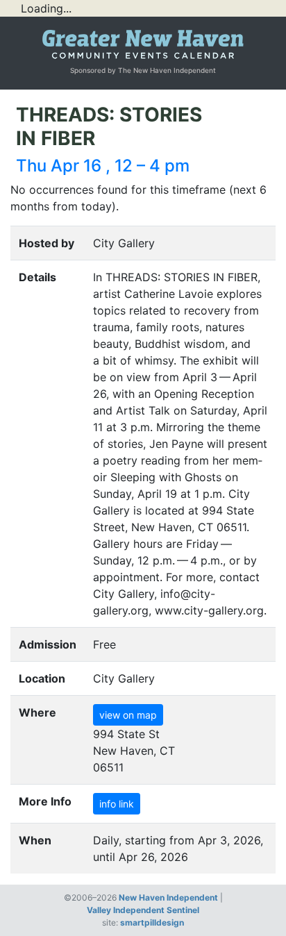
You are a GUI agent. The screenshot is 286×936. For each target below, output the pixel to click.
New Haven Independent (168, 897)
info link (116, 804)
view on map (128, 715)
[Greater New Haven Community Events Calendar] (143, 45)
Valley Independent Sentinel (143, 910)
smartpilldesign (152, 922)
